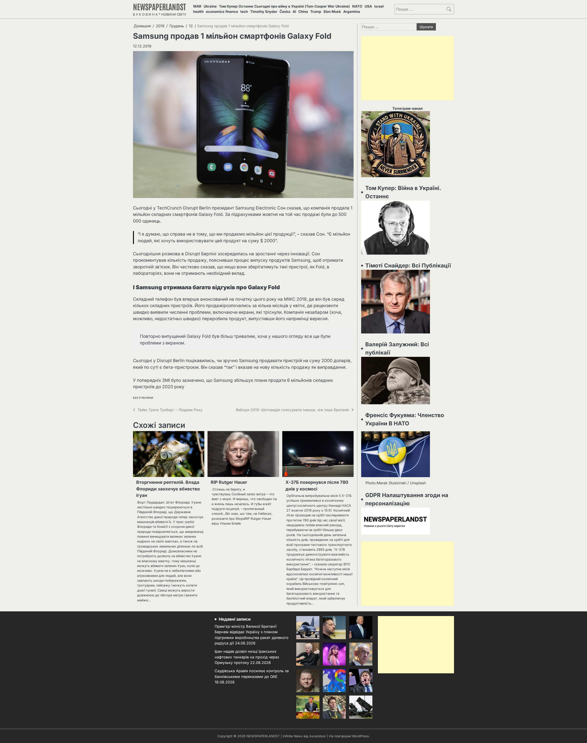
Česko (285, 11)
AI (294, 11)
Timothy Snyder (263, 11)
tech (244, 11)
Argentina (351, 11)
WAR (197, 6)
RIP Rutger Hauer (229, 482)
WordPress (360, 736)
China (303, 11)
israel (379, 6)
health (198, 11)
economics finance (222, 11)
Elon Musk (332, 11)
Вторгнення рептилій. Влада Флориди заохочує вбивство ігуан (168, 489)
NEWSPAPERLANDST (159, 6)
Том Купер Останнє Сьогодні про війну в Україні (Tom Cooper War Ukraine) (284, 6)
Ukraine (210, 6)
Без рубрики (143, 398)
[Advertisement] (407, 68)
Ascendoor (317, 736)
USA (368, 6)
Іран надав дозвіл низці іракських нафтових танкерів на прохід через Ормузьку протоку (247, 657)
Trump (315, 11)
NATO (357, 6)
